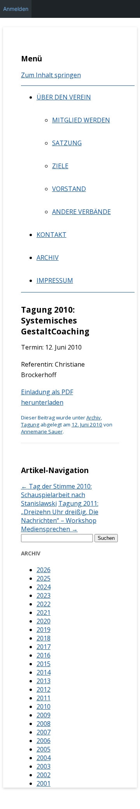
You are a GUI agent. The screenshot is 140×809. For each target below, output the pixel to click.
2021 (44, 612)
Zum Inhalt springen (51, 75)
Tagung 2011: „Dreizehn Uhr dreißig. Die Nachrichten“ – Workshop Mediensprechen (59, 516)
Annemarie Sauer (42, 431)
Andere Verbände (81, 211)
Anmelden (15, 8)
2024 (44, 587)
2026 (44, 569)
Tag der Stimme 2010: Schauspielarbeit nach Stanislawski (56, 495)
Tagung (30, 424)
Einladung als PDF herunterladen (47, 397)
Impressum (55, 280)
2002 (44, 775)
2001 (44, 783)
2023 (44, 595)
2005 (44, 749)
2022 (44, 604)
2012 (44, 689)
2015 (44, 663)
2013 (44, 681)
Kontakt (51, 234)
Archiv (48, 257)
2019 (44, 629)
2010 (44, 706)
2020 (44, 621)
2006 (44, 740)
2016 (44, 655)
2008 (44, 723)
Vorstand (69, 188)
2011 (44, 698)
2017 (44, 646)
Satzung (67, 143)
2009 (44, 715)
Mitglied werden (81, 120)
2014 (44, 672)
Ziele (60, 166)
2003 (44, 766)
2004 (44, 757)
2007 (44, 732)
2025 (44, 578)
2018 (44, 638)
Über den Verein (64, 97)
